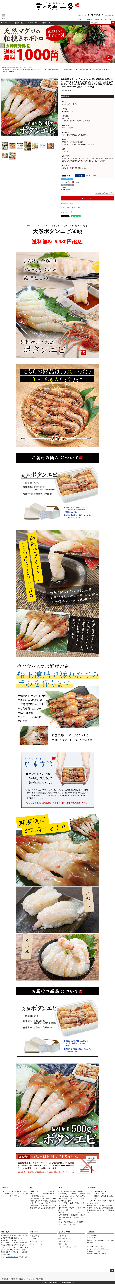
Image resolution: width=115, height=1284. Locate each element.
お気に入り (34, 23)
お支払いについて (64, 1241)
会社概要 (91, 1232)
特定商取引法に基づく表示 (20, 1279)
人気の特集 (9, 67)
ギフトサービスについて (67, 1247)
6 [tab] (61, 64)
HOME (3, 67)
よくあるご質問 (64, 1232)
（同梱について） (91, 175)
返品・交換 (5, 1232)
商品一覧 (19, 23)
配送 (60, 1187)
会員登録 (89, 19)
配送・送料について (65, 1238)
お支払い (4, 1187)
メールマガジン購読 (37, 1241)
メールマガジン (109, 19)
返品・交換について (65, 1244)
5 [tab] (60, 64)
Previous (2, 45)
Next (112, 45)
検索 (113, 22)
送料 (31, 1187)
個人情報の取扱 (37, 1279)
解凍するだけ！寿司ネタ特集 (23, 67)
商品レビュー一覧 (36, 1244)
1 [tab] (53, 64)
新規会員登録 (34, 1236)
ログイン (81, 19)
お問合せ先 (91, 1187)
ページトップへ (112, 1270)
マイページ (7, 23)
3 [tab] (56, 64)
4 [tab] (58, 64)
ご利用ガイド (98, 19)
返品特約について (67, 203)
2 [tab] (55, 64)
